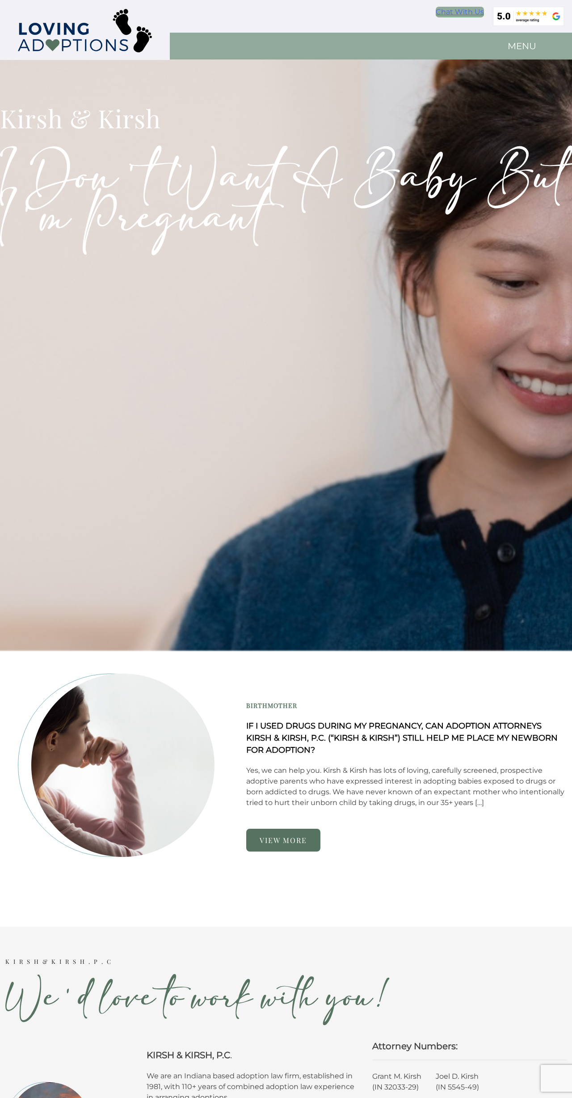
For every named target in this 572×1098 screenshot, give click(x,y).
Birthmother (271, 705)
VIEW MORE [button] (283, 840)
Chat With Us (460, 12)
